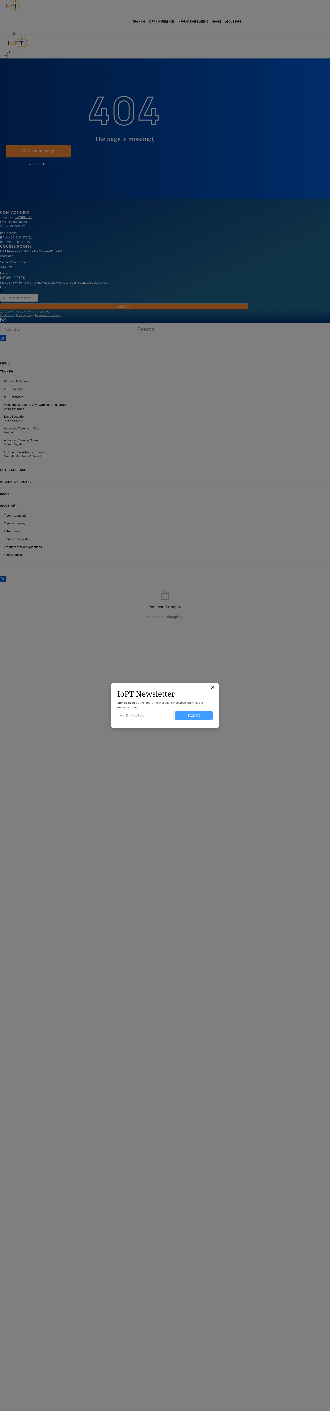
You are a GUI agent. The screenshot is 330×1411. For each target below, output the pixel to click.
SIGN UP (194, 715)
